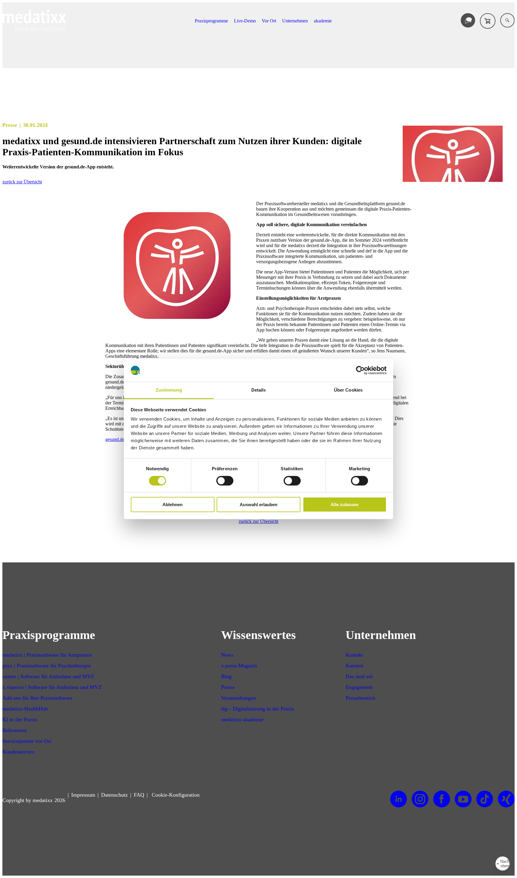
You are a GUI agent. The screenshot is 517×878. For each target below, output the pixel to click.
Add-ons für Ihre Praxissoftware (37, 698)
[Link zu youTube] (463, 799)
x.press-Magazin (239, 666)
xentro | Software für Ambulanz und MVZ (48, 676)
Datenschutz (114, 795)
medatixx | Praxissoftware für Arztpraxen (47, 655)
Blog (226, 676)
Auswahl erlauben (258, 504)
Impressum (83, 795)
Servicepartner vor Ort (26, 741)
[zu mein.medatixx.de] (487, 21)
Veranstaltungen (238, 698)
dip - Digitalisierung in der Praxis (257, 709)
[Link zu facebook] (441, 799)
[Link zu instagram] (420, 799)
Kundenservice (18, 752)
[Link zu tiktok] (484, 799)
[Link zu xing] (506, 799)
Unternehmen (295, 20)
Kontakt (354, 655)
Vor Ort (269, 20)
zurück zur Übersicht (22, 181)
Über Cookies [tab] (348, 389)
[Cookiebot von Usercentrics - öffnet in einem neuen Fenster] (360, 370)
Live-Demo (245, 20)
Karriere (355, 666)
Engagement (359, 687)
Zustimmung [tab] (169, 389)
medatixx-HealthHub (25, 709)
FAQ (139, 795)
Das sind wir (359, 676)
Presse (228, 687)
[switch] (224, 481)
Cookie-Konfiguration (175, 795)
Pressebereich (360, 698)
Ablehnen (172, 504)
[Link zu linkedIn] (398, 799)
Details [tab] (258, 389)
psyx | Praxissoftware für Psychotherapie (46, 666)
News (227, 655)
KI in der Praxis (19, 719)
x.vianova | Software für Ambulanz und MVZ (52, 687)
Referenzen (14, 730)
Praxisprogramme (211, 20)
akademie (323, 20)
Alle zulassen (344, 504)
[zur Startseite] (34, 29)
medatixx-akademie (242, 719)
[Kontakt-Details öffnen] (468, 20)
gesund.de (114, 439)
